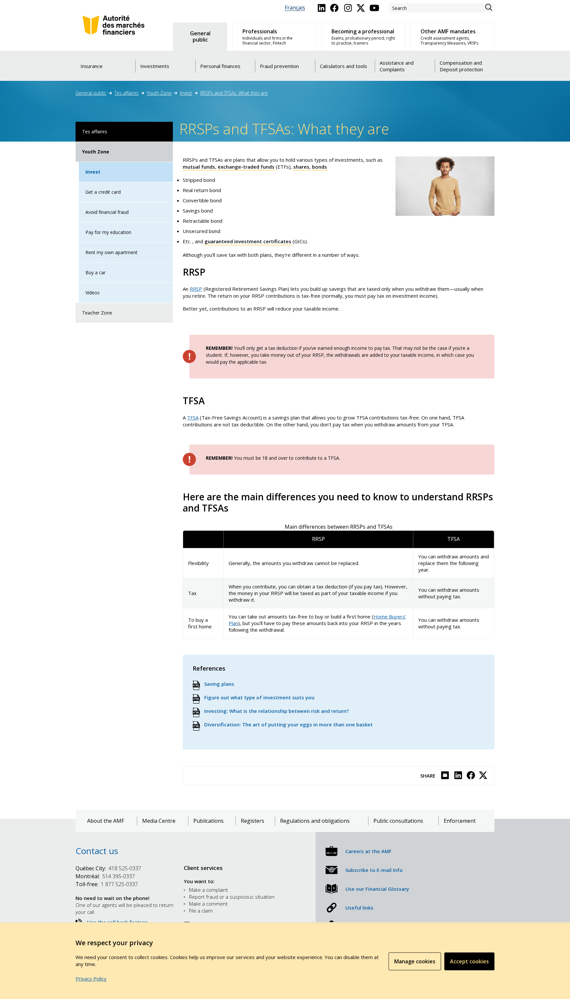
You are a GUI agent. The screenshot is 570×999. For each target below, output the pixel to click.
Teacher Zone (97, 313)
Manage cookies (414, 961)
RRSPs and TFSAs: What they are (234, 93)
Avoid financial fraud (107, 212)
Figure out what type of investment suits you (259, 697)
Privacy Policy (91, 978)
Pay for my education (108, 232)
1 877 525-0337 (107, 884)
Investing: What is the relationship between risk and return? (276, 711)
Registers (252, 820)
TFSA (193, 417)
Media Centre (158, 820)
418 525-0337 (108, 868)
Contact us (97, 851)
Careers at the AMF (368, 851)
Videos (92, 292)
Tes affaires (126, 93)
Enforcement (460, 820)
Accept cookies (469, 961)
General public (91, 93)
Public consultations (398, 820)
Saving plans (219, 684)
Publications (208, 820)
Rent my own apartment (111, 252)
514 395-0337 (105, 876)
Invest (186, 93)
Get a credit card (103, 192)
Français (295, 8)
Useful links (359, 907)
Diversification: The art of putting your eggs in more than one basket (288, 724)
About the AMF (105, 820)
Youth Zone (159, 93)
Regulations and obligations (315, 820)
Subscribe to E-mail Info (374, 870)
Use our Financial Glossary (377, 888)
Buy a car (95, 272)
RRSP (196, 288)
